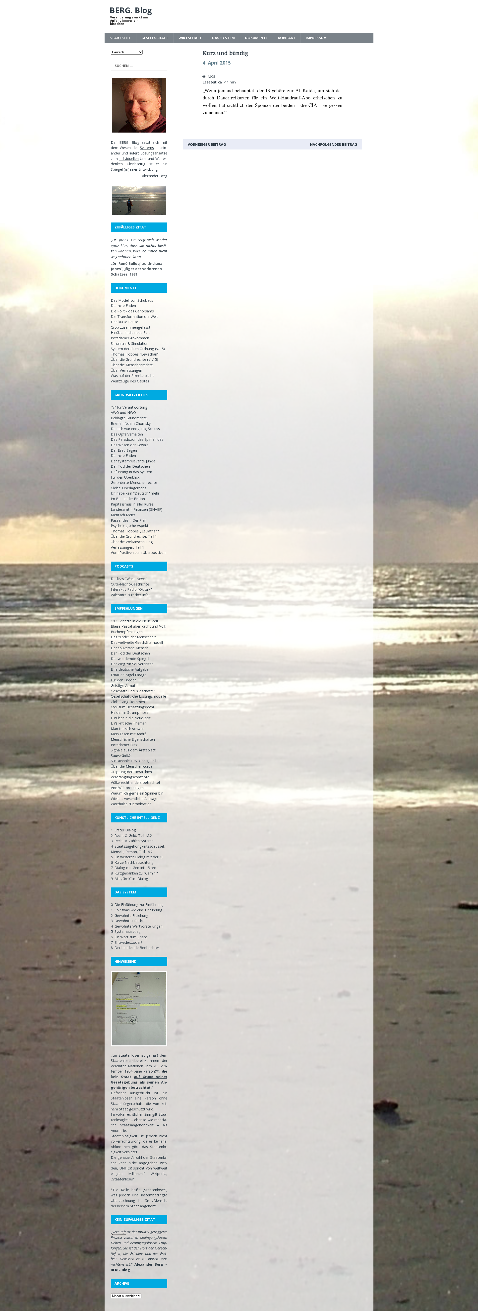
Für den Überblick (125, 477)
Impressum (316, 37)
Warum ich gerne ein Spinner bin (137, 793)
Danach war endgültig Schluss (135, 428)
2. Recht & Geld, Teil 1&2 (131, 835)
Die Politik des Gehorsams (132, 311)
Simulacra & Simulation (129, 343)
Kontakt (287, 37)
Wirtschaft (190, 37)
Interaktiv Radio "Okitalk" (131, 589)
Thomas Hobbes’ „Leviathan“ (135, 531)
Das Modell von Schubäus (132, 300)
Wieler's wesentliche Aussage (134, 798)
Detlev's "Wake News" (129, 578)
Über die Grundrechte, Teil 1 (134, 536)
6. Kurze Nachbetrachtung (132, 862)
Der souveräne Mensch (129, 648)
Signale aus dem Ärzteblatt (133, 750)
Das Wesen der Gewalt (129, 444)
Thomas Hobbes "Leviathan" (135, 354)
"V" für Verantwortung (129, 407)
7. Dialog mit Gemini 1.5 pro (133, 867)
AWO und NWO (123, 412)
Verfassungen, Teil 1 (127, 547)
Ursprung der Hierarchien (131, 771)
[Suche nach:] (139, 66)
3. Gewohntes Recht (127, 920)
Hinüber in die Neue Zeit (131, 718)
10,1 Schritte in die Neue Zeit (134, 621)
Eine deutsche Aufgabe (130, 669)
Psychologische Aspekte (130, 525)
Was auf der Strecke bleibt (132, 375)
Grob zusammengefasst (130, 327)
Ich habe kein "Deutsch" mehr (135, 493)
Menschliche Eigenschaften (133, 739)
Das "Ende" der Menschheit (133, 637)
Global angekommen (128, 701)
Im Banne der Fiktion (128, 498)
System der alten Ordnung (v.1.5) (138, 348)
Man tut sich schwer (127, 728)
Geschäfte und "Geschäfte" (133, 691)
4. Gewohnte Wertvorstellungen (137, 926)
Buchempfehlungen (127, 631)
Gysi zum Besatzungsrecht (132, 707)
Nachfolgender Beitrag (333, 144)
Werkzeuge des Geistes (130, 381)
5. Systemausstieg (126, 931)
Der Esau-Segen (124, 450)
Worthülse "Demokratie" (131, 803)
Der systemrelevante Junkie (133, 461)
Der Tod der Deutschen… (132, 466)
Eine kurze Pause (124, 321)
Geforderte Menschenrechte (134, 482)
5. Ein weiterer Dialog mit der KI (137, 857)
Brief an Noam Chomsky (131, 423)
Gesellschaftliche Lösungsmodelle (138, 696)
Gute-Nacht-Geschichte (130, 584)
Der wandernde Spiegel (130, 658)
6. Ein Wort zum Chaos (129, 937)
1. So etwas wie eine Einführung (136, 910)
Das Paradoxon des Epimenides (137, 439)
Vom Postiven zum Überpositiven (138, 552)
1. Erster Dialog (123, 830)
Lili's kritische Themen (129, 723)
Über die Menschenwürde (132, 766)
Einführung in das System (131, 471)
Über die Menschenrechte (132, 365)
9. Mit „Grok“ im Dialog (129, 878)
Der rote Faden (123, 305)
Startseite (120, 37)
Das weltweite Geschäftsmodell (137, 642)
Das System (223, 37)
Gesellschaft (154, 37)
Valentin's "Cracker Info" (130, 594)
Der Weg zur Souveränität (132, 663)
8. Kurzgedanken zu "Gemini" (134, 873)
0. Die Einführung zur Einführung (137, 904)
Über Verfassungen (126, 370)
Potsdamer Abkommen (130, 338)
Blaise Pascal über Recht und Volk (138, 626)
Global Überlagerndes (128, 488)
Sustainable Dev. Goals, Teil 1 (135, 760)
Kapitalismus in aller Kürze (132, 504)
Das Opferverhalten (127, 434)
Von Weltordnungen (127, 787)
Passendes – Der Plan (128, 520)
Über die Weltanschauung (132, 541)
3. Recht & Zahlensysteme (132, 840)
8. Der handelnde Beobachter (135, 947)
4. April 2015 (217, 63)
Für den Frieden (123, 680)
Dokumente (256, 37)
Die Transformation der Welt (134, 316)
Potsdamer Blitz (124, 744)
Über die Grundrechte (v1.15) (134, 359)
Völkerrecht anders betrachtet (135, 782)
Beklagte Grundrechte (129, 418)
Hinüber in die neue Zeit (130, 332)
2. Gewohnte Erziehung (129, 915)
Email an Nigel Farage (128, 674)
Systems (147, 147)
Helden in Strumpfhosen (131, 712)
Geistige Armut (123, 685)
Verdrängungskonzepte (130, 777)
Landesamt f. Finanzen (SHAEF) (136, 509)
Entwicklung (148, 169)
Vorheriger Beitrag (207, 144)
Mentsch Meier (123, 514)
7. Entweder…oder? (126, 942)
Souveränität (121, 755)
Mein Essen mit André (128, 733)
